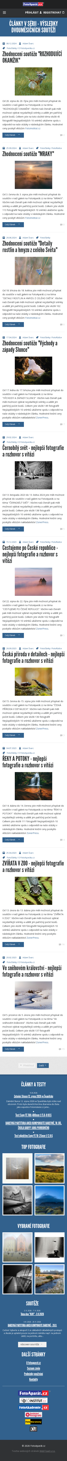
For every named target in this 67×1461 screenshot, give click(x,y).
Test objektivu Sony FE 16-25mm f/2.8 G (33, 1136)
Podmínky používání (33, 1374)
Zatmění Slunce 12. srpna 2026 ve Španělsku (33, 1096)
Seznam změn (33, 1368)
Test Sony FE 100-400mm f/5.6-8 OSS (33, 1115)
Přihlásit (32, 12)
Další (42, 1065)
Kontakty (33, 1379)
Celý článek (10, 135)
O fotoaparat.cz (33, 1363)
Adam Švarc (28, 43)
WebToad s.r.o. (47, 1451)
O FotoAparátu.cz (26, 48)
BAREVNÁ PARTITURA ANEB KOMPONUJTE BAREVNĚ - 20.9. (32, 1325)
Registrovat (52, 12)
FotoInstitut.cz (32, 128)
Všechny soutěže (30, 1344)
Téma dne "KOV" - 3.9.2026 (32, 1314)
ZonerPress (42, 417)
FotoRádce (57, 148)
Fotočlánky (12, 48)
